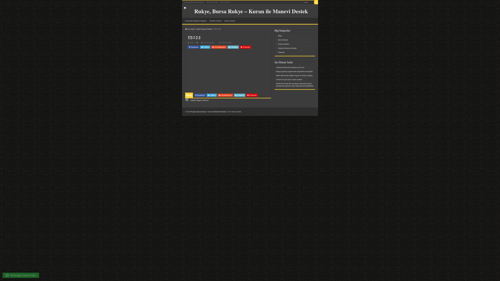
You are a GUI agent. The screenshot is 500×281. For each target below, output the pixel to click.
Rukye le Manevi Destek (287, 48)
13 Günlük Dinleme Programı (193, 2)
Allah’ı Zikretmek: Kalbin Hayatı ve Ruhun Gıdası (294, 75)
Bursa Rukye (283, 40)
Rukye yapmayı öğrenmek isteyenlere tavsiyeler (294, 71)
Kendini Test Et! (212, 2)
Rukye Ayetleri (283, 44)
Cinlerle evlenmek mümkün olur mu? (290, 67)
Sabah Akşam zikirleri (204, 29)
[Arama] (316, 2)
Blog (280, 35)
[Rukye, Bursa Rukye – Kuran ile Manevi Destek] (250, 11)
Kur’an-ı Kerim (226, 2)
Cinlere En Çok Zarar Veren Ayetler (289, 79)
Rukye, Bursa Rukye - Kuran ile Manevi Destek (208, 111)
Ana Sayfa (191, 29)
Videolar (281, 52)
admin (192, 42)
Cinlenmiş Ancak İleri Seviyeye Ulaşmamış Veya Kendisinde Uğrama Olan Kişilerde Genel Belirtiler (294, 84)
